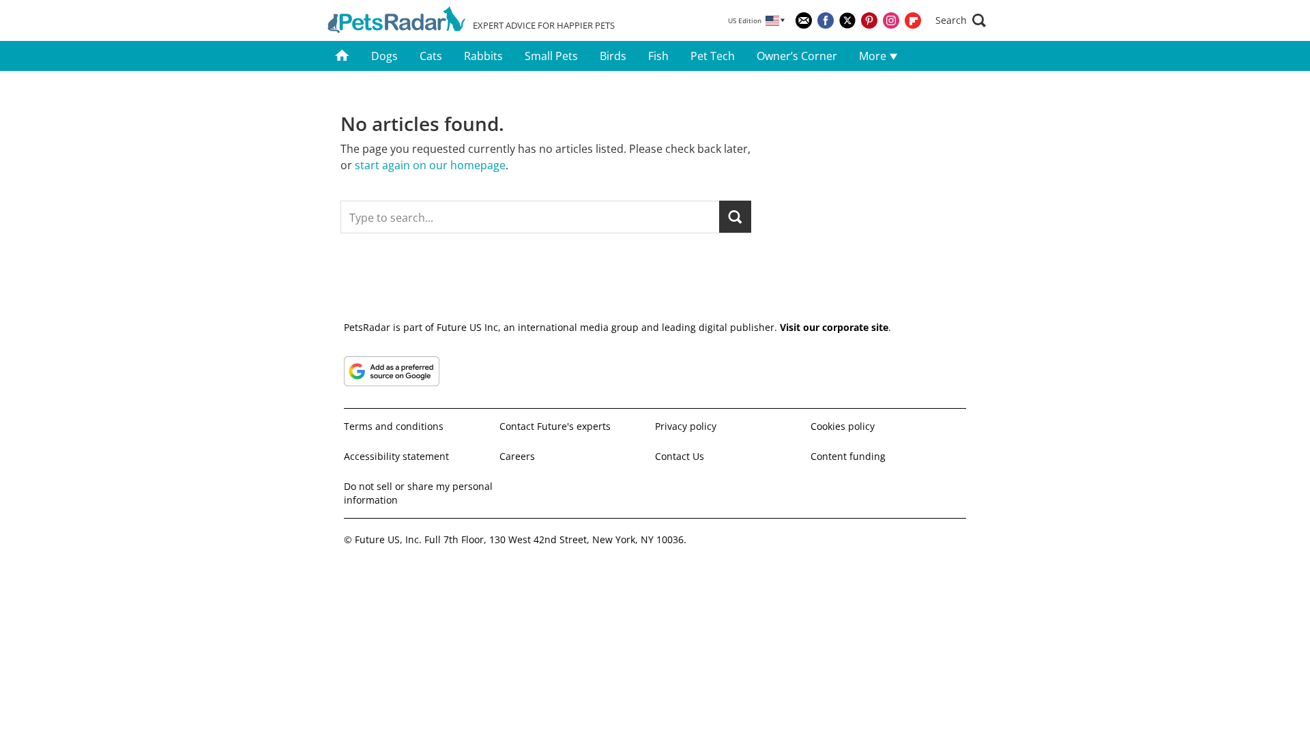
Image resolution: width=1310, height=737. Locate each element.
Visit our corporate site (834, 327)
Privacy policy (685, 426)
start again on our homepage (430, 165)
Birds (613, 55)
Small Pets (551, 55)
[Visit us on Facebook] (825, 20)
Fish (658, 55)
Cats (431, 55)
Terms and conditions (393, 426)
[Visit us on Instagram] (891, 20)
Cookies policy (843, 426)
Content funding (848, 456)
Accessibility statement (396, 456)
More (874, 55)
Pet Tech (712, 55)
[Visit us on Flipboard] (913, 20)
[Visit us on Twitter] (847, 20)
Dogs (384, 55)
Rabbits (483, 55)
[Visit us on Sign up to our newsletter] (804, 20)
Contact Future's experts (555, 426)
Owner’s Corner (797, 55)
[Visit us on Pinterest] (869, 20)
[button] (960, 20)
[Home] (342, 56)
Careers (517, 456)
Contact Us (679, 456)
